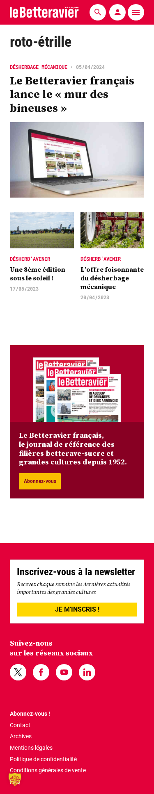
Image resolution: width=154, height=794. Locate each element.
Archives (21, 736)
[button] (15, 779)
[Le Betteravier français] (44, 12)
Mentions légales (31, 747)
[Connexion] (117, 12)
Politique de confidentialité (43, 759)
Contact (20, 725)
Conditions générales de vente (48, 770)
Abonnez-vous (40, 481)
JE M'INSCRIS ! (77, 609)
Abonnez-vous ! (30, 713)
